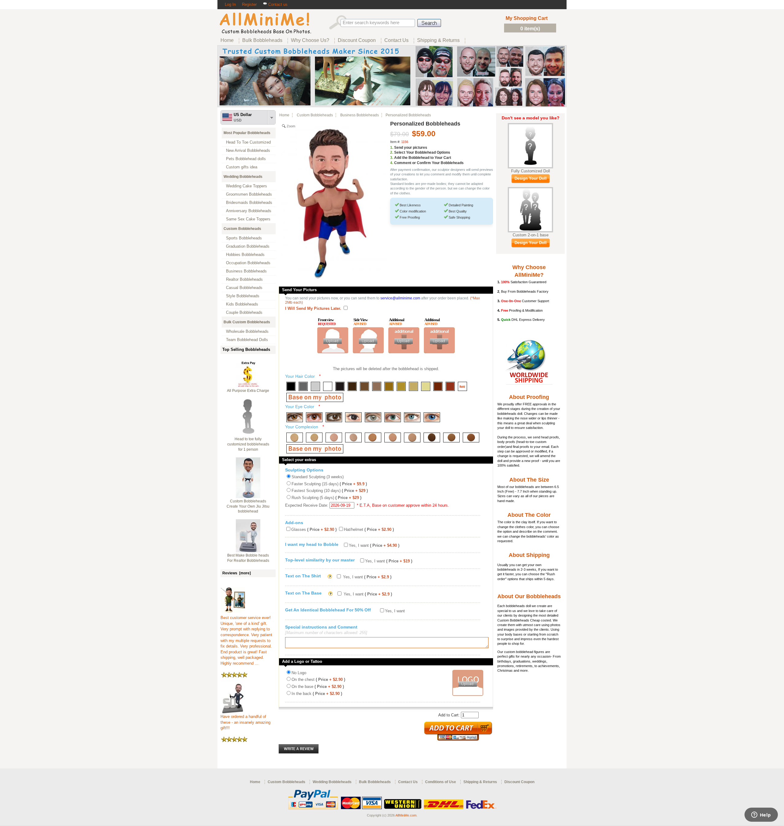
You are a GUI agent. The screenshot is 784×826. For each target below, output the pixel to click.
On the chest (318, 679)
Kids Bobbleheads (242, 304)
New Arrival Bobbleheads (248, 150)
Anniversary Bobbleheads (248, 210)
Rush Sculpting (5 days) (326, 497)
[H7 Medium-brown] (364, 386)
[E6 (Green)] (392, 417)
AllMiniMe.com (406, 815)
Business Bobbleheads (246, 271)
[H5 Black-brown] (340, 386)
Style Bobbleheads (242, 296)
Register (249, 4)
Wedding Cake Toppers (246, 186)
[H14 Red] (450, 386)
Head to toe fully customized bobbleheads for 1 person (248, 444)
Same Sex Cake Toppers (248, 219)
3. (391, 158)
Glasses (314, 529)
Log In (230, 4)
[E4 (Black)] (353, 417)
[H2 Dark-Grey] (303, 386)
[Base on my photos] (314, 397)
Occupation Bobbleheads (248, 263)
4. (391, 163)
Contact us (277, 4)
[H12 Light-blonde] (425, 386)
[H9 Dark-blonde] (389, 386)
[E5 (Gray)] (373, 417)
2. (391, 152)
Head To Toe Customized (248, 142)
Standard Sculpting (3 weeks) (318, 477)
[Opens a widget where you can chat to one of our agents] (761, 815)
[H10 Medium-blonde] (401, 386)
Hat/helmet (369, 529)
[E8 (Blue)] (432, 417)
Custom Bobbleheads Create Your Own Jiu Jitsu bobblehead (248, 506)
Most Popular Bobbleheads (247, 133)
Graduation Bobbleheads (248, 246)
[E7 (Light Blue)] (412, 417)
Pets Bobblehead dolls (246, 158)
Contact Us (408, 782)
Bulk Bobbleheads (375, 782)
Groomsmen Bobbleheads (249, 194)
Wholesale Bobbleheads (247, 331)
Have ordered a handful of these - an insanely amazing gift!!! (245, 722)
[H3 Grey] (315, 386)
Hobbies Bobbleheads (245, 254)
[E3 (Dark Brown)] (334, 417)
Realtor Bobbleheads (244, 279)
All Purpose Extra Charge (248, 391)
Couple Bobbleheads (244, 312)
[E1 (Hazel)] (294, 417)
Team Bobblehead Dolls (247, 339)
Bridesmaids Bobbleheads (249, 202)
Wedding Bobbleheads (243, 177)
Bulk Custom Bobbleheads (247, 322)
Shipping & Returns (480, 782)
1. (391, 147)
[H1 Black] (291, 386)
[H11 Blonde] (413, 386)
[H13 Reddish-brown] (438, 386)
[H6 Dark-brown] (352, 386)
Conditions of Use (440, 782)
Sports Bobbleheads (244, 238)
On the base (318, 686)
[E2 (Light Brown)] (314, 417)
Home (284, 115)
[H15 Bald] (462, 386)
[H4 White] (327, 386)
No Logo (299, 672)
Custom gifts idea (241, 167)
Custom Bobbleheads (242, 229)
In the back (317, 693)
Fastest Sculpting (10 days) (330, 490)
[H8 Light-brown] (376, 386)
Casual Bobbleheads (244, 287)
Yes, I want (374, 545)
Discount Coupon (519, 782)
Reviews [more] (236, 573)
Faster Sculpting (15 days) (329, 484)
